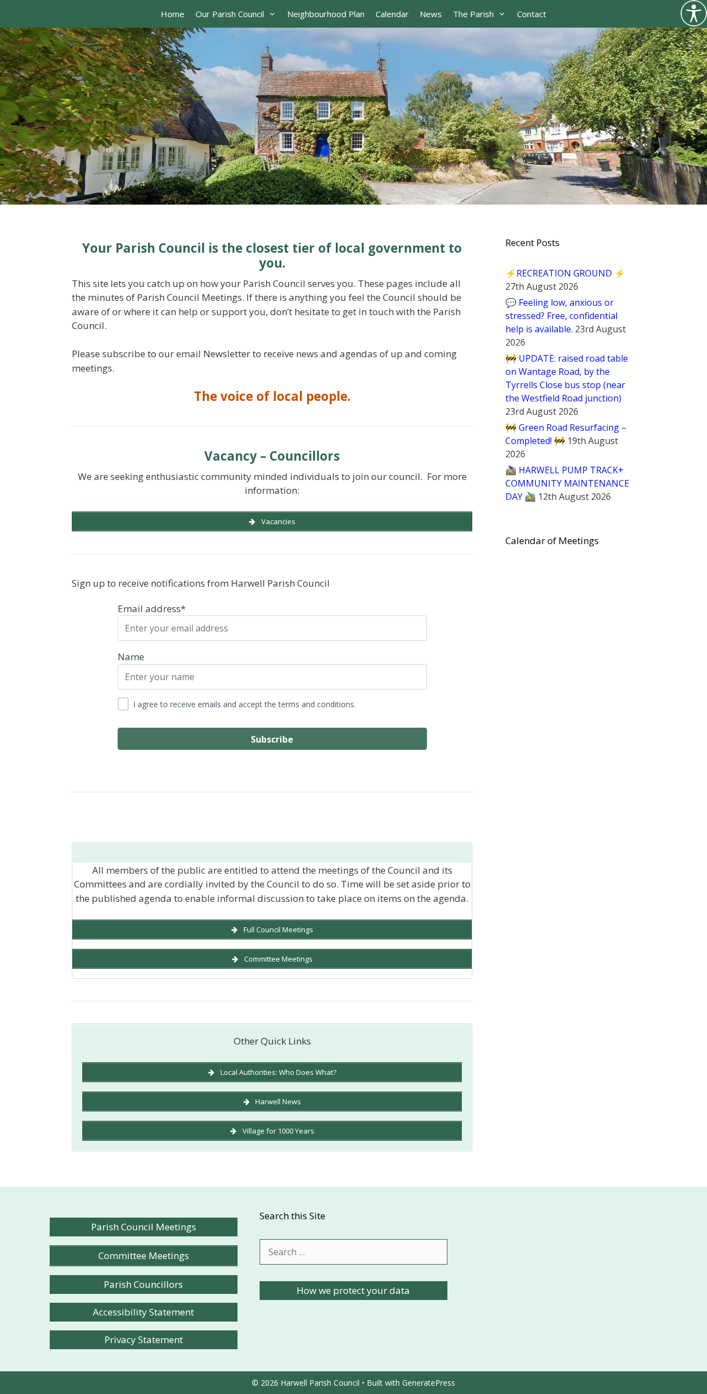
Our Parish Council (230, 13)
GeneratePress (428, 1382)
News (431, 13)
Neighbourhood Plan (326, 13)
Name (131, 656)
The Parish (473, 13)
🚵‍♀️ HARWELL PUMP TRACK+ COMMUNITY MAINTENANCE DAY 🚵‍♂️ (567, 483)
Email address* (152, 608)
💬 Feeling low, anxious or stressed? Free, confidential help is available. (561, 315)
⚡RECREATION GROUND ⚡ (565, 273)
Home (172, 13)
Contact (531, 13)
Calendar (392, 13)
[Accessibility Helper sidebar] (693, 13)
